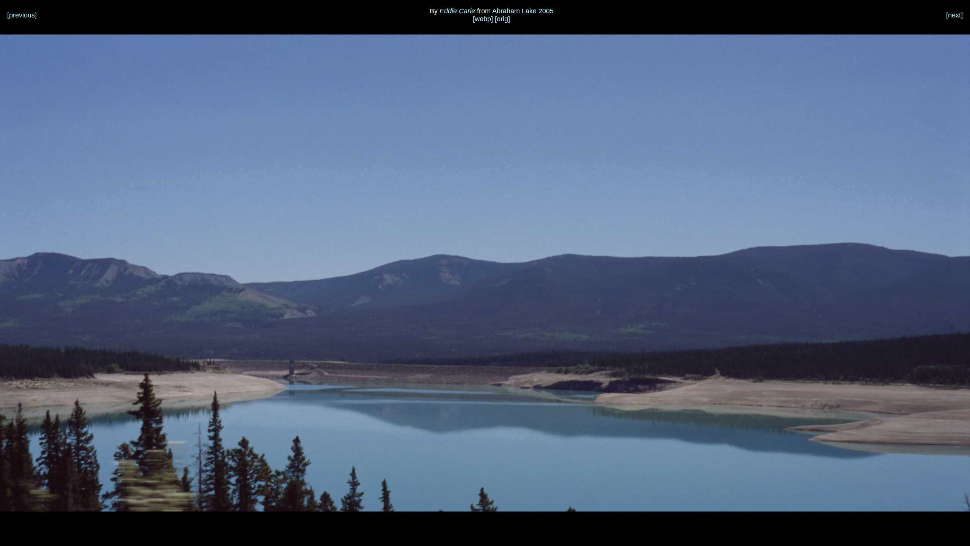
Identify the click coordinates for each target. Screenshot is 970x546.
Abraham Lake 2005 (523, 11)
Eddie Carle (457, 11)
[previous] (22, 15)
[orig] (502, 19)
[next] (954, 15)
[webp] (483, 19)
